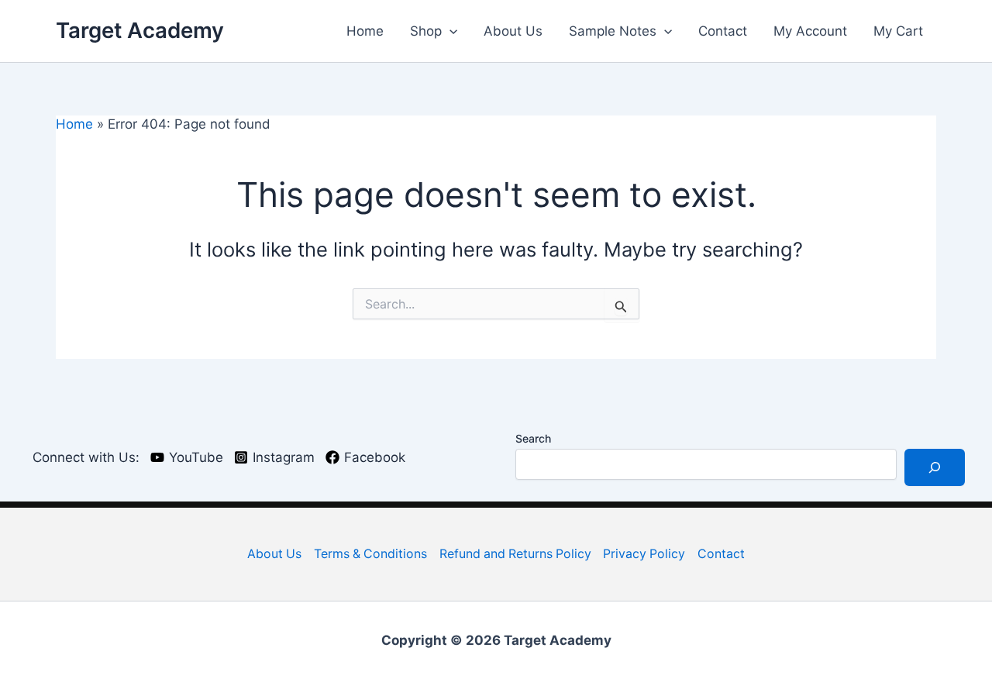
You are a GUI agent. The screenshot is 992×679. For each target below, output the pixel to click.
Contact (722, 31)
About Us (513, 31)
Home (365, 31)
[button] (449, 31)
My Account (810, 31)
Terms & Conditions (370, 553)
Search (533, 438)
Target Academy (140, 30)
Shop (426, 31)
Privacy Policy (644, 553)
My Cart (898, 31)
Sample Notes (612, 31)
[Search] (934, 467)
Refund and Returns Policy (515, 553)
